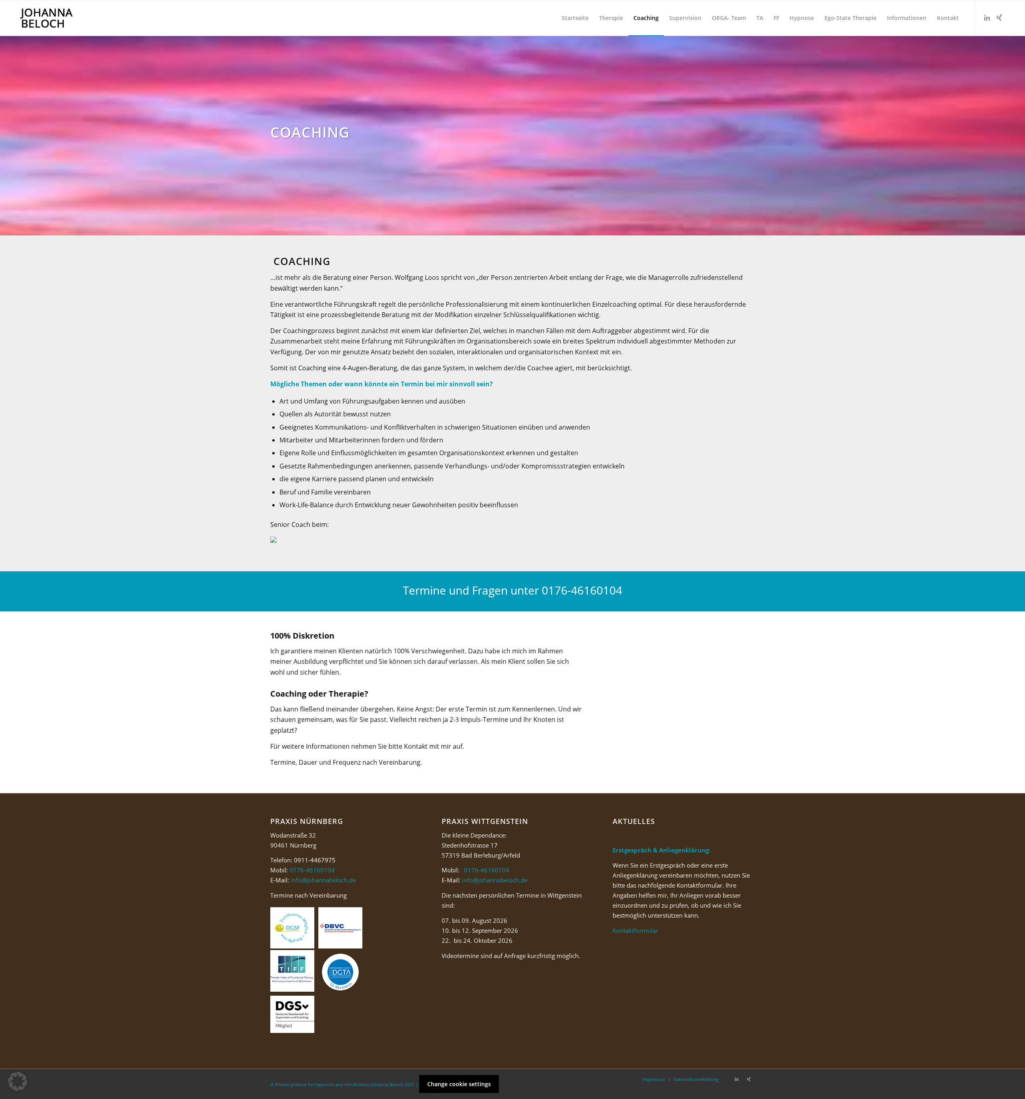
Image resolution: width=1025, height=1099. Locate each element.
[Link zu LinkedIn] (987, 18)
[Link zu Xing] (999, 18)
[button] (17, 1081)
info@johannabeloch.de (323, 880)
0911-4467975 (315, 860)
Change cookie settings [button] (459, 1084)
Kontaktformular (635, 930)
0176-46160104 (582, 590)
